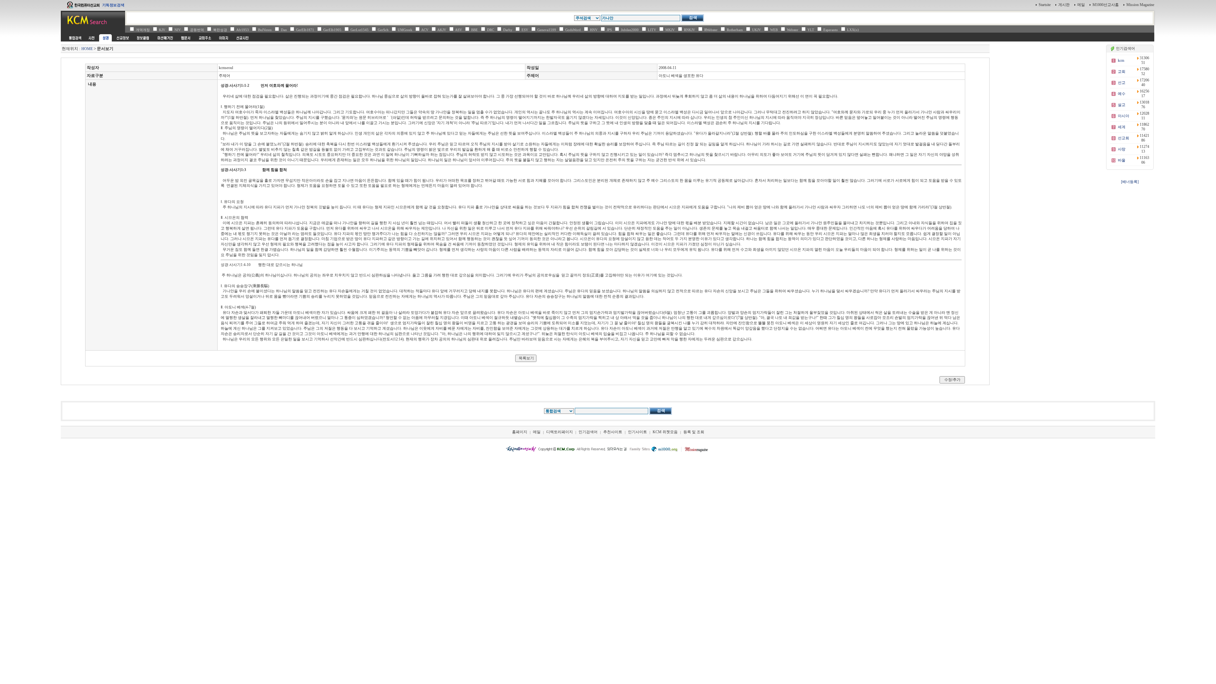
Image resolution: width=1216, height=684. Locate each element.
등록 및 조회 (693, 432)
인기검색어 (588, 432)
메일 (1081, 5)
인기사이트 (637, 432)
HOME (87, 49)
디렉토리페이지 (559, 432)
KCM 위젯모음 (665, 432)
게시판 (1064, 5)
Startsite (1045, 5)
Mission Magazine (1140, 5)
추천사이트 (612, 432)
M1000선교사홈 (1105, 5)
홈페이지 (519, 432)
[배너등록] (1130, 182)
